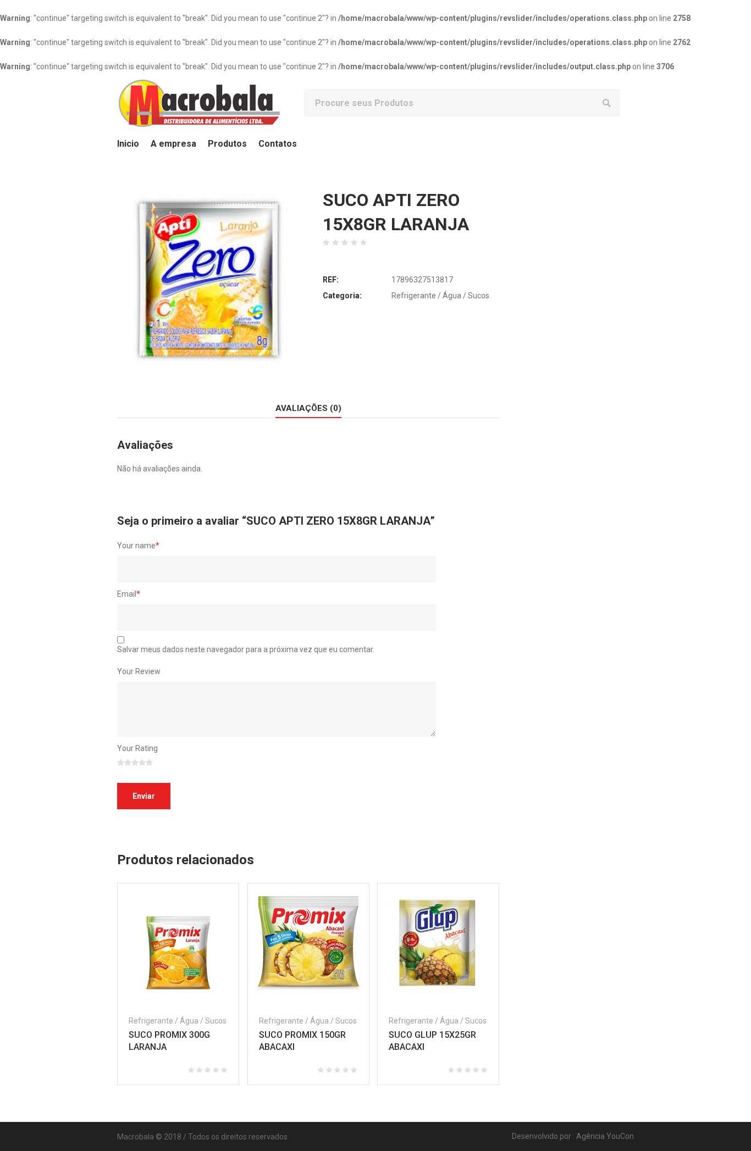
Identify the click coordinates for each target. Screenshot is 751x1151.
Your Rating (137, 748)
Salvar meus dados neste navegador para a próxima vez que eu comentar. (245, 649)
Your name (138, 545)
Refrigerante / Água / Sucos (440, 295)
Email (128, 594)
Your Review (139, 671)
